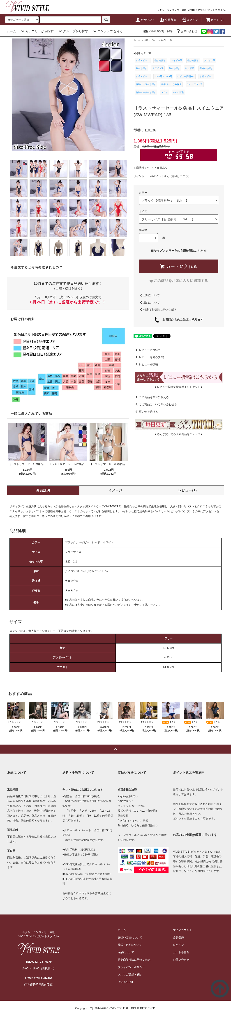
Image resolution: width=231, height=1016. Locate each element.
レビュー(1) (187, 490)
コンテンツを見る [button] (110, 31)
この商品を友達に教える (154, 397)
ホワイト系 (158, 68)
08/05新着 (178, 92)
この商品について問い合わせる (158, 404)
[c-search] (106, 19)
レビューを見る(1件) (151, 357)
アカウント (147, 19)
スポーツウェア (195, 84)
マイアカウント (182, 930)
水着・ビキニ (142, 60)
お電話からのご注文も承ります (181, 319)
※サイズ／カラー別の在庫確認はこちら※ (179, 250)
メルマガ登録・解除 (160, 31)
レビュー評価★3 (185, 76)
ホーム (11, 31)
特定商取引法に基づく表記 (159, 309)
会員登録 (171, 19)
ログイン (193, 19)
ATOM (129, 982)
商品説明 (43, 490)
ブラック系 (209, 60)
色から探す (160, 60)
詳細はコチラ (180, 176)
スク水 (164, 92)
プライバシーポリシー (131, 967)
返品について (151, 302)
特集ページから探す (146, 84)
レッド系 (189, 68)
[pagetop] (115, 749)
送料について (151, 295)
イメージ (115, 490)
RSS (120, 982)
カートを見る (181, 952)
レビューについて (150, 350)
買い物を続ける (148, 411)
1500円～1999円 (163, 76)
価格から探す (206, 68)
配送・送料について (130, 944)
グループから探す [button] (75, 31)
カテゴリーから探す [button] (39, 31)
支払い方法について (130, 937)
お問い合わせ (189, 31)
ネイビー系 (176, 60)
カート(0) (217, 19)
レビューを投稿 (148, 364)
